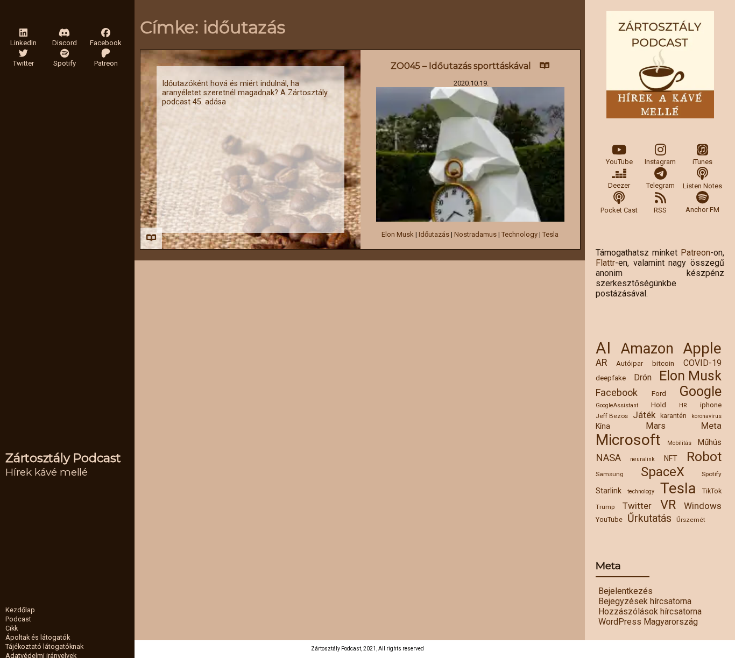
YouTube (619, 162)
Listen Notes (702, 186)
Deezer (619, 185)
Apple (702, 348)
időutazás (434, 234)
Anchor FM (702, 210)
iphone (711, 404)
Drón (643, 377)
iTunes (702, 162)
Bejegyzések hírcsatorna (644, 601)
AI (603, 348)
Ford (659, 393)
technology (640, 491)
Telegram (660, 185)
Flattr (605, 263)
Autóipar (629, 363)
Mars (656, 426)
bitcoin (663, 363)
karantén (673, 416)
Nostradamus (475, 234)
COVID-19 (702, 363)
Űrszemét (690, 519)
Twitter (637, 505)
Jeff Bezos (612, 416)
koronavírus (706, 416)
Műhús (709, 442)
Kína (603, 426)
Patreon (695, 252)
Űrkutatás (649, 518)
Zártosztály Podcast (63, 457)
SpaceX (662, 471)
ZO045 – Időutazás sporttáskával (461, 66)
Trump (605, 507)
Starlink (608, 490)
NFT (670, 458)
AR (601, 362)
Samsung (610, 474)
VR (668, 504)
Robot (704, 456)
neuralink (642, 459)
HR (683, 405)
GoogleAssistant (617, 405)
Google (701, 391)
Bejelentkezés (625, 591)
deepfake (611, 377)
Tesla (678, 488)
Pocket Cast (619, 210)
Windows (703, 505)
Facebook (617, 392)
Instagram (660, 162)
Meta (711, 425)
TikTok (712, 491)
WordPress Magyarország (648, 622)
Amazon (647, 348)
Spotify (712, 474)
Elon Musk (690, 376)
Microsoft (628, 440)
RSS (660, 210)
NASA (608, 458)
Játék (644, 414)
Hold (658, 404)
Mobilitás (679, 443)
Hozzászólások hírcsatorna (650, 611)
